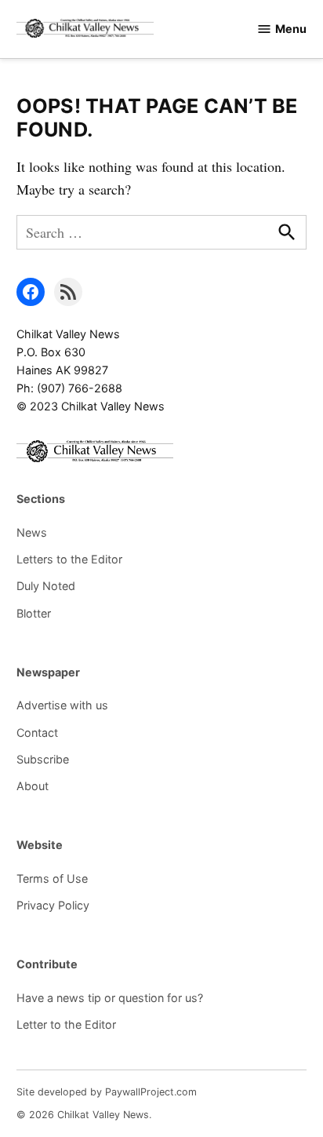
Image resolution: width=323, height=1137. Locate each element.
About (32, 786)
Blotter (33, 613)
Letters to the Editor (69, 559)
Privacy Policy (52, 905)
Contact (37, 732)
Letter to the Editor (66, 1024)
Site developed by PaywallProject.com (106, 1092)
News (31, 532)
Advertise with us (62, 705)
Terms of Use (52, 878)
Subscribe (42, 759)
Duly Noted (45, 585)
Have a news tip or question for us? (109, 997)
